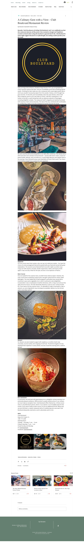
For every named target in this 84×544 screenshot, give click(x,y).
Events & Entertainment (32, 6)
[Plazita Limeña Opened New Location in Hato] (42, 480)
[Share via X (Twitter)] (21, 461)
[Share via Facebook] (18, 461)
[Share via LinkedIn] (24, 461)
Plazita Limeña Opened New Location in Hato (41, 489)
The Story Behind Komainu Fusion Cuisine (19, 489)
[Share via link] (28, 461)
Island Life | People (48, 6)
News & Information (22, 6)
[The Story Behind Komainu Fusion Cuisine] (20, 480)
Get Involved (41, 6)
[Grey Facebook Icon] (72, 2)
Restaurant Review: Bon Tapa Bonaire (62, 489)
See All (71, 473)
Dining (55, 6)
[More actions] (65, 16)
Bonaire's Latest (13, 6)
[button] (71, 6)
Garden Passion (61, 6)
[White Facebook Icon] (58, 526)
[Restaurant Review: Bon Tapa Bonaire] (63, 480)
